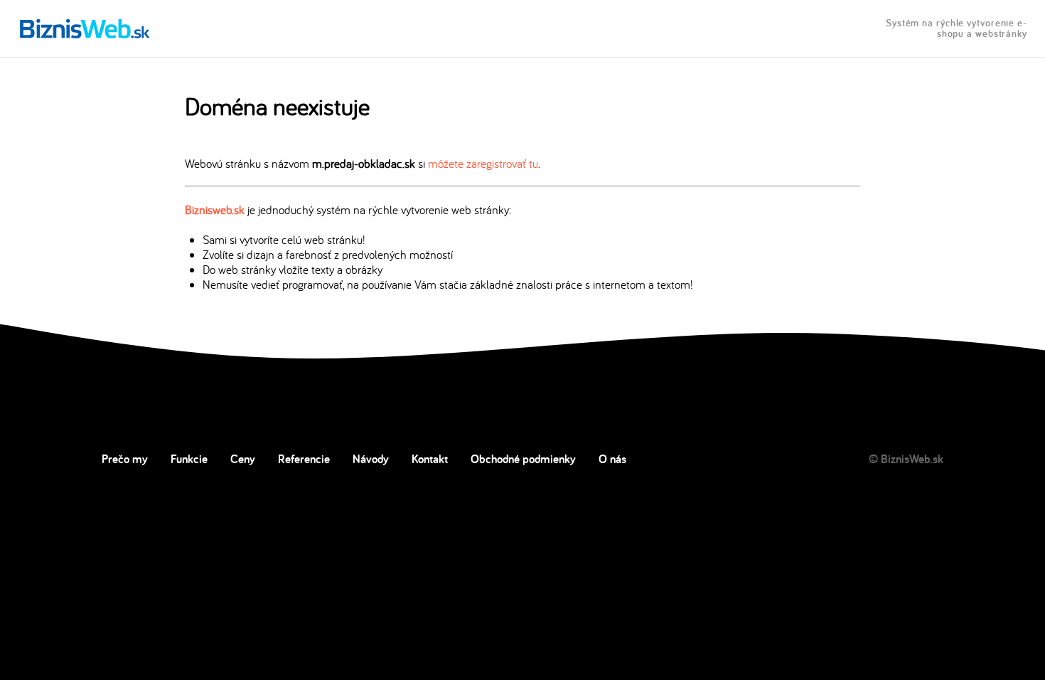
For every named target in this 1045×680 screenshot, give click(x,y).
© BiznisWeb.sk (906, 459)
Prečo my (125, 459)
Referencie (304, 459)
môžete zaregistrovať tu (483, 163)
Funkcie (189, 459)
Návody (371, 459)
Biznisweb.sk (215, 209)
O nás (612, 459)
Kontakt (430, 459)
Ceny (242, 459)
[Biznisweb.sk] (85, 28)
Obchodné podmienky (523, 459)
